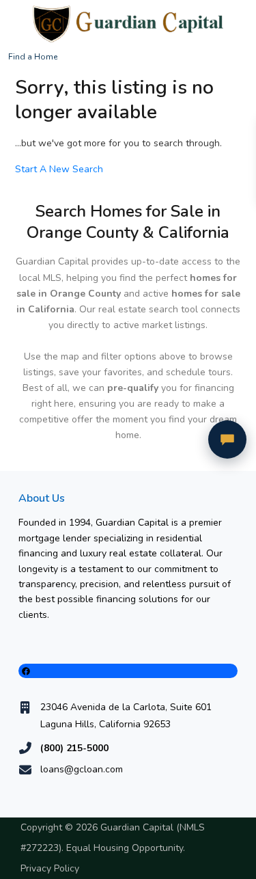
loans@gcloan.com (81, 769)
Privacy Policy (49, 868)
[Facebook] (128, 671)
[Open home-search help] (227, 439)
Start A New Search (59, 169)
